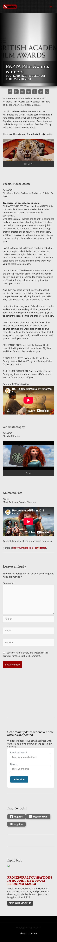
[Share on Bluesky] (22, 91)
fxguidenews (40, 816)
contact (33, 933)
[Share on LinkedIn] (16, 91)
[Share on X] (47, 91)
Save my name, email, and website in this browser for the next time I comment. (25, 654)
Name (13, 764)
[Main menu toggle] (51, 7)
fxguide (18, 816)
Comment (9, 583)
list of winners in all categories (29, 547)
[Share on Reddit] (28, 91)
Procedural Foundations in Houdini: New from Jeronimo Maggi (29, 881)
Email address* (18, 752)
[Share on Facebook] (10, 91)
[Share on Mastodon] (40, 91)
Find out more (18, 903)
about (23, 933)
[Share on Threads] (34, 91)
